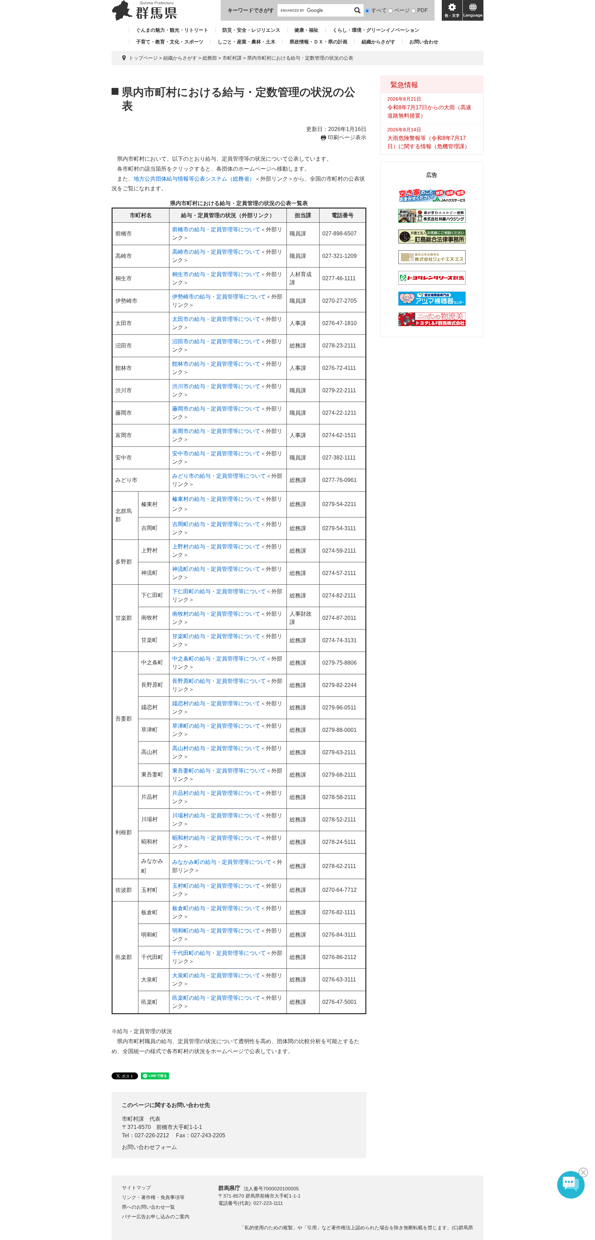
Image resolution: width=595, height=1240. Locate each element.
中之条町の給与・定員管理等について (219, 659)
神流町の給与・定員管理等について (216, 569)
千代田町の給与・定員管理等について (219, 953)
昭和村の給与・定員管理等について (216, 838)
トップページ (143, 58)
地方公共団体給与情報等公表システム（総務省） (194, 179)
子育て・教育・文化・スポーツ (169, 41)
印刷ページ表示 (347, 137)
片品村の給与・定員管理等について (216, 793)
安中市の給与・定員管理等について (216, 453)
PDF (422, 10)
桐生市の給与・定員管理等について (216, 274)
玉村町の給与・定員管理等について (216, 886)
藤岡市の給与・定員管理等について (216, 409)
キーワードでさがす (251, 10)
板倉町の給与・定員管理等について (216, 908)
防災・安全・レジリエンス (251, 30)
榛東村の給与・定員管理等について (216, 499)
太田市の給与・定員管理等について (216, 319)
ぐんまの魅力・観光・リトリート (172, 30)
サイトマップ (136, 1187)
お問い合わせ (423, 41)
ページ (402, 10)
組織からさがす (378, 41)
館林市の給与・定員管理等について (216, 364)
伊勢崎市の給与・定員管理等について (219, 297)
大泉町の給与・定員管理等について (216, 975)
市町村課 (232, 58)
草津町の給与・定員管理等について (216, 726)
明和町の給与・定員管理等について (216, 931)
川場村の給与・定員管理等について (216, 815)
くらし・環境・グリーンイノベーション (376, 30)
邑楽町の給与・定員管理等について (216, 998)
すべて (379, 10)
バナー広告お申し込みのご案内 (155, 1216)
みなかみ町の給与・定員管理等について (221, 862)
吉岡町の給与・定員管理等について (216, 524)
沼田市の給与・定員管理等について (216, 341)
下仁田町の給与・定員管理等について (219, 591)
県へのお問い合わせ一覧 (148, 1207)
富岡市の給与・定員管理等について (216, 431)
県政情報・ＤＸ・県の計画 (318, 41)
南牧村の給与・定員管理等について (216, 614)
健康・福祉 (306, 30)
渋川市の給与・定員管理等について (216, 386)
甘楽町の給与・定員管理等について (216, 636)
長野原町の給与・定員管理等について (219, 681)
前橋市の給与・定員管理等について (216, 229)
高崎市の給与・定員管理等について (216, 252)
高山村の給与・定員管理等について (216, 748)
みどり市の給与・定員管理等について (219, 476)
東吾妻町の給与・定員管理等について (219, 771)
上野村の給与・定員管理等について (216, 547)
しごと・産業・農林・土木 (246, 41)
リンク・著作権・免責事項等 (153, 1197)
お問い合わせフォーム (149, 1147)
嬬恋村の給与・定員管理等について (216, 703)
